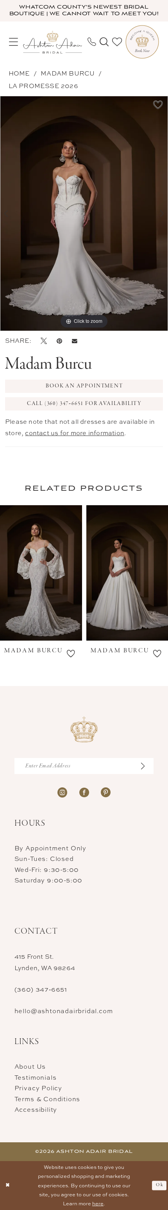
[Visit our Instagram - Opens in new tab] (62, 792)
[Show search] (104, 42)
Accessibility (35, 1109)
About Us (30, 1066)
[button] (13, 42)
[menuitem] (13, 42)
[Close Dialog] (8, 1185)
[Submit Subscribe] (146, 766)
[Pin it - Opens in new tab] (59, 340)
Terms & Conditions (47, 1099)
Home (19, 73)
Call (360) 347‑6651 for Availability (84, 403)
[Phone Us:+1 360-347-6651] (92, 42)
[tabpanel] (84, 213)
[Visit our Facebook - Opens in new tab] (84, 792)
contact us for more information (74, 433)
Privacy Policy (38, 1088)
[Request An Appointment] (142, 42)
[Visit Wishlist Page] (116, 42)
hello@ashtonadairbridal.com (63, 1011)
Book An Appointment (84, 386)
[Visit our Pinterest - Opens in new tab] (105, 792)
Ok (159, 1185)
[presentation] (51, 573)
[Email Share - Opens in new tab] (74, 340)
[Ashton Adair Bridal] (52, 41)
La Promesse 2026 (43, 85)
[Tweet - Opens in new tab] (43, 340)
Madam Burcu (68, 73)
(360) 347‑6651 (40, 989)
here (98, 1203)
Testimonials (35, 1077)
